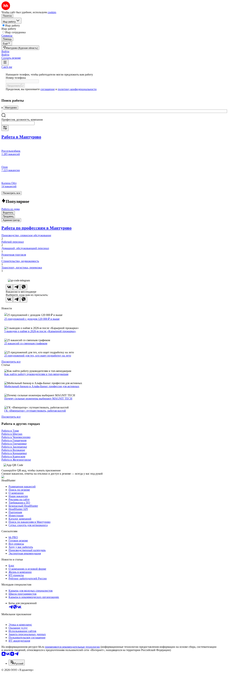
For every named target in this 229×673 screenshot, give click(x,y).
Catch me (6, 67)
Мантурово (11, 107)
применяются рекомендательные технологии (72, 646)
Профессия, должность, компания (22, 119)
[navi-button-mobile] (5, 62)
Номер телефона (16, 77)
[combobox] (18, 123)
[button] (5, 51)
